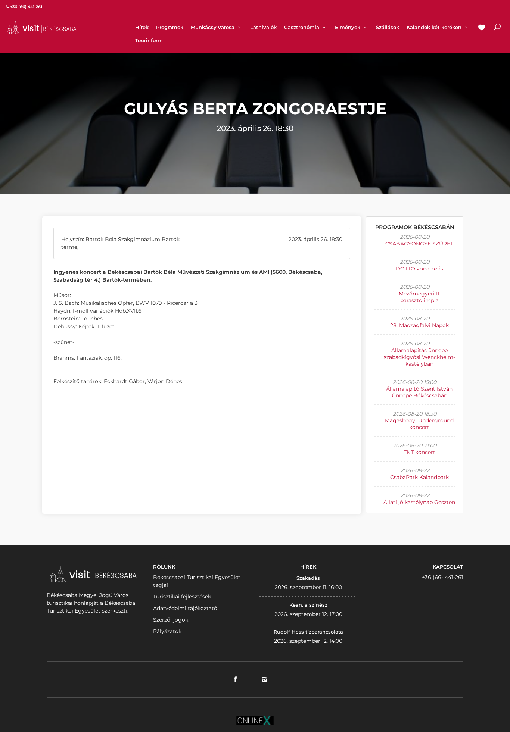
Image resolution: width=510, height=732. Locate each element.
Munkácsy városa (213, 27)
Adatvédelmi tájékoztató (185, 608)
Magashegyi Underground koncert (419, 424)
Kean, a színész (308, 605)
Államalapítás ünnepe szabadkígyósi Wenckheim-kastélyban (419, 357)
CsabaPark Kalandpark (419, 477)
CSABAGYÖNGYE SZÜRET (419, 243)
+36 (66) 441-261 (442, 577)
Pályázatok (167, 631)
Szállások (387, 27)
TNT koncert (419, 452)
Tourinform (149, 40)
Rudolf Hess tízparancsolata (308, 632)
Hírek (142, 27)
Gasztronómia (302, 27)
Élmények (348, 27)
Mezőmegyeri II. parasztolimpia (419, 297)
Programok (169, 27)
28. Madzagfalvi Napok (419, 325)
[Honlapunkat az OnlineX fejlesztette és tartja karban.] (255, 720)
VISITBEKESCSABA (41, 28)
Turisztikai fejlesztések (182, 596)
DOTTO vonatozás (419, 268)
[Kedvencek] (481, 28)
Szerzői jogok (170, 619)
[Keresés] (497, 28)
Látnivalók (263, 27)
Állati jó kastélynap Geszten (419, 502)
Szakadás (308, 578)
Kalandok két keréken (435, 27)
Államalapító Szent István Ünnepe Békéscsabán (419, 392)
